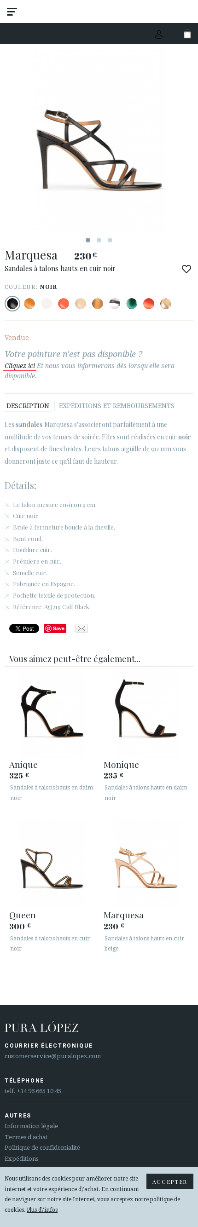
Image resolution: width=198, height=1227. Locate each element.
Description (27, 405)
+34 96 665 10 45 (39, 1091)
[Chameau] (29, 303)
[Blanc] (46, 303)
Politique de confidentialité (42, 1147)
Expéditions (21, 1158)
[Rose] (63, 303)
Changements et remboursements (82, 33)
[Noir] (12, 303)
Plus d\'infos (42, 1210)
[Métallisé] (97, 303)
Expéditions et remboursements (117, 405)
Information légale (31, 1126)
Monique (121, 764)
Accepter (169, 1181)
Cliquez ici (20, 365)
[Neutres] (80, 303)
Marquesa (124, 915)
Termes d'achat (26, 1137)
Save (58, 628)
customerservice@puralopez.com (53, 1056)
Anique (23, 764)
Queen (22, 915)
